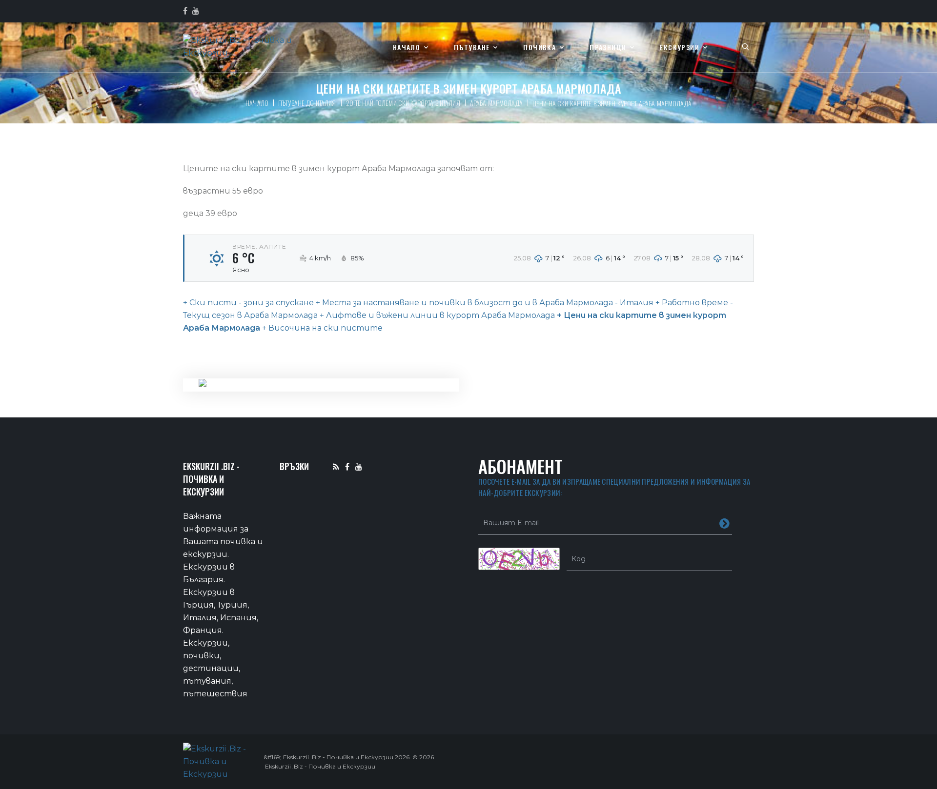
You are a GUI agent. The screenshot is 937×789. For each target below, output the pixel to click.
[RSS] (336, 466)
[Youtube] (358, 466)
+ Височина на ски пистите (321, 328)
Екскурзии (679, 47)
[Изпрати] (724, 523)
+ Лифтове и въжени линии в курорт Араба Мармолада (436, 315)
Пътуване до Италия (307, 103)
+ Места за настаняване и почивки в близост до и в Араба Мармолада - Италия (483, 302)
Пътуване (471, 47)
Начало (406, 47)
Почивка (539, 47)
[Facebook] (347, 466)
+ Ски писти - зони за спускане (248, 302)
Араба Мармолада (496, 103)
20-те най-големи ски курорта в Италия (403, 103)
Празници (608, 47)
